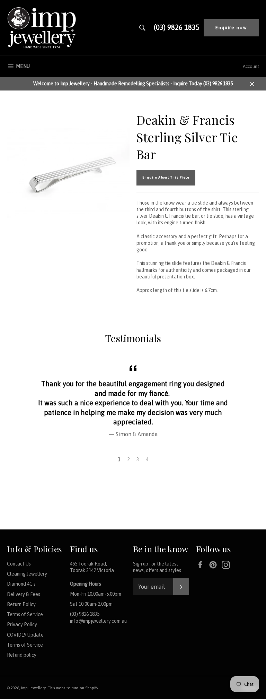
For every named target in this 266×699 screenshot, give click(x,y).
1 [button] (119, 459)
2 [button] (128, 459)
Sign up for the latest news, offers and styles (157, 567)
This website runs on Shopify (73, 688)
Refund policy (21, 655)
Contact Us (19, 564)
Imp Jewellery (33, 688)
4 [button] (147, 459)
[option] (133, 400)
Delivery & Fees (23, 594)
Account (251, 66)
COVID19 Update (25, 635)
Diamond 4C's (21, 584)
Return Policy (21, 604)
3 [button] (137, 459)
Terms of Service (25, 614)
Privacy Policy (22, 624)
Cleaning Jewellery (27, 574)
